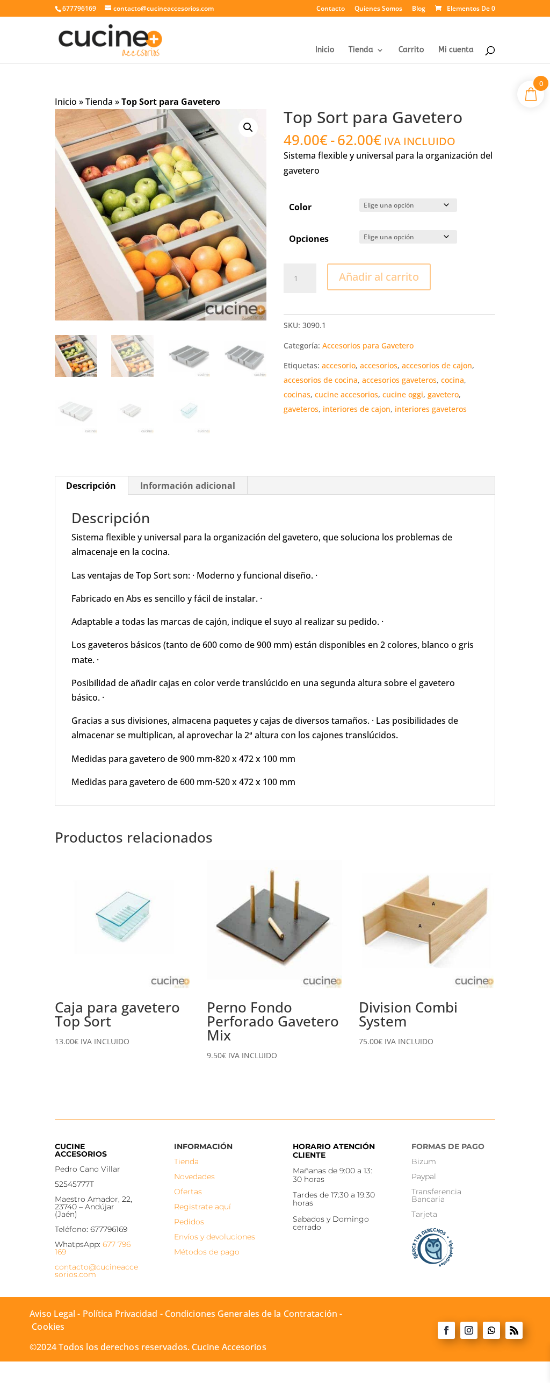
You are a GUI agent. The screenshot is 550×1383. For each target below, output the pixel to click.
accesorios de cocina (321, 380)
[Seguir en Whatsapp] (491, 1330)
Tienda (361, 50)
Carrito (411, 50)
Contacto (330, 9)
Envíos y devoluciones (214, 1237)
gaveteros (301, 409)
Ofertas (188, 1191)
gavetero (443, 394)
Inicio (324, 50)
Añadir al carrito (379, 276)
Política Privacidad (120, 1314)
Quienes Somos (378, 9)
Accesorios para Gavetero (368, 345)
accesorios (378, 365)
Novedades (194, 1176)
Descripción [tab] (91, 485)
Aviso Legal (52, 1314)
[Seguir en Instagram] (468, 1330)
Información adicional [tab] (187, 485)
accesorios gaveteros (399, 380)
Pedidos (189, 1222)
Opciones (309, 239)
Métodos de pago (207, 1252)
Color (300, 207)
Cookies (48, 1326)
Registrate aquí (202, 1206)
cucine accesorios (346, 394)
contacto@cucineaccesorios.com (96, 1270)
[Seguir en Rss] (514, 1330)
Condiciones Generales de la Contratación (251, 1314)
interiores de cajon (356, 409)
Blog (418, 9)
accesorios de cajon (437, 365)
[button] (248, 127)
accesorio (339, 365)
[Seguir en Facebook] (446, 1330)
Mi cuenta (456, 50)
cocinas (297, 394)
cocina (452, 380)
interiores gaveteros (431, 409)
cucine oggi (402, 394)
